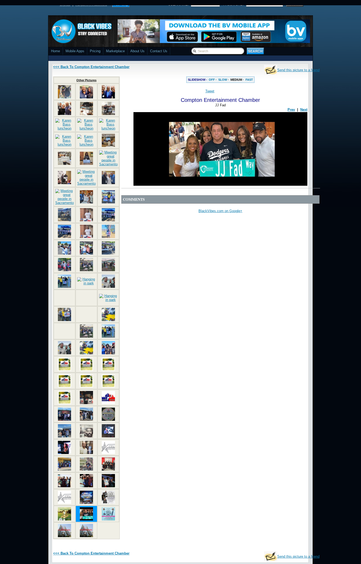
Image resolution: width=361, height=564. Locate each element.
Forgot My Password (91, 4)
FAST (249, 79)
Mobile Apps (75, 51)
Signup (65, 4)
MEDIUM (236, 79)
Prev (291, 110)
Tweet (209, 91)
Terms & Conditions (244, 562)
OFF (212, 79)
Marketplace (115, 51)
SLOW (222, 79)
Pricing (95, 51)
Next (303, 110)
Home (55, 51)
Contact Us (158, 51)
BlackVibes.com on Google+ (220, 211)
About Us (137, 51)
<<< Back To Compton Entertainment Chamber (91, 67)
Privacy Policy (215, 562)
